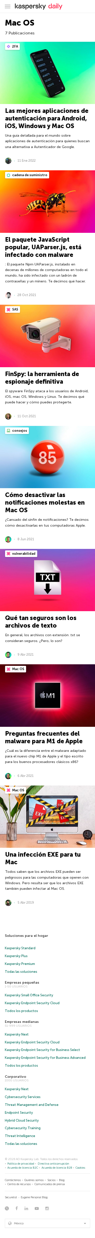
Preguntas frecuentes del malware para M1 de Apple (44, 737)
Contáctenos (13, 1180)
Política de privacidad (20, 1163)
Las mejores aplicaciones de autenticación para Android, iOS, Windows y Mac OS (46, 118)
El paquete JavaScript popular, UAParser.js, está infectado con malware (43, 247)
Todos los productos (21, 1011)
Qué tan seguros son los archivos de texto (41, 621)
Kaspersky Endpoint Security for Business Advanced (45, 1058)
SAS (14, 309)
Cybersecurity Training (23, 1128)
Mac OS (17, 669)
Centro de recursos (19, 1184)
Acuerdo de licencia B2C (22, 1167)
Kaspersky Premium (20, 964)
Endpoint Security (19, 1113)
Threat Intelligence (20, 1136)
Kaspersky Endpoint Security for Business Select (42, 1050)
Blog (62, 1180)
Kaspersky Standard (20, 948)
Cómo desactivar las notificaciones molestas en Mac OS (45, 502)
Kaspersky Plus (16, 956)
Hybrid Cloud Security (22, 1120)
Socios (51, 1180)
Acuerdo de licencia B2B (57, 1167)
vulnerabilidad (23, 553)
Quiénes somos (34, 1180)
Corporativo (15, 1077)
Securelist (11, 1197)
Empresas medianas (22, 1022)
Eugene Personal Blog (34, 1197)
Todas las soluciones (21, 972)
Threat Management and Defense (32, 1105)
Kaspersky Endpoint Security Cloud (32, 1003)
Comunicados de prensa (49, 1184)
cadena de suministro (29, 175)
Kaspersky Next (17, 1034)
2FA (14, 46)
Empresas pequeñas (22, 982)
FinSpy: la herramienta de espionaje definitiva (42, 377)
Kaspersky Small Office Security (29, 995)
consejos (19, 430)
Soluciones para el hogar (26, 936)
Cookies (80, 1167)
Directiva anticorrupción (53, 1163)
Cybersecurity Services (23, 1097)
